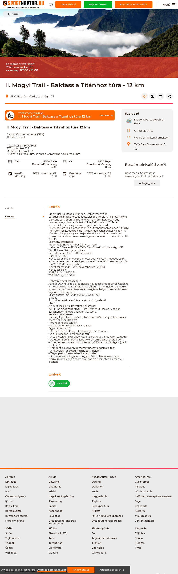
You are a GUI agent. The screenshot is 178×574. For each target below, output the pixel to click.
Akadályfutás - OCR (104, 477)
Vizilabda (11, 552)
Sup (94, 533)
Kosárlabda (55, 511)
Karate (52, 506)
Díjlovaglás (12, 486)
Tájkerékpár (13, 538)
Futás (95, 491)
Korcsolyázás (13, 511)
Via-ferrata (55, 547)
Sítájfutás (141, 528)
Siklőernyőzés (100, 528)
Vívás (138, 547)
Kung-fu (140, 511)
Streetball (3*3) (57, 533)
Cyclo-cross (142, 481)
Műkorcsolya (143, 516)
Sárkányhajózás (145, 520)
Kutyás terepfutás (16, 516)
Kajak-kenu (12, 506)
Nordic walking (14, 520)
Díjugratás (54, 486)
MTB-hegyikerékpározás (107, 516)
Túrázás (140, 543)
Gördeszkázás (143, 491)
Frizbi (52, 491)
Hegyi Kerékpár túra (61, 496)
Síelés (9, 528)
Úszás (9, 547)
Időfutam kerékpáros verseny (153, 496)
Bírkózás (10, 481)
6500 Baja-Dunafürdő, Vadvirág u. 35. (44, 164)
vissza (15, 14)
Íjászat (9, 501)
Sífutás (52, 528)
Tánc (51, 538)
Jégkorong (55, 501)
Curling (96, 481)
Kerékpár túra (100, 506)
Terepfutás (55, 543)
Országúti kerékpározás (107, 520)
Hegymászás (100, 496)
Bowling (53, 481)
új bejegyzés (147, 183)
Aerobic (10, 477)
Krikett (96, 511)
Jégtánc (97, 501)
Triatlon (97, 543)
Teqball (9, 543)
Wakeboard (99, 552)
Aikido (52, 477)
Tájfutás (140, 533)
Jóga (138, 501)
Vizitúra (53, 552)
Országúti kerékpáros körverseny (62, 522)
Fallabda (140, 486)
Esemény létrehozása (133, 4)
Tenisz (139, 538)
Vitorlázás (98, 547)
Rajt (17, 161)
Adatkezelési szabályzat (51, 569)
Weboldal (62, 383)
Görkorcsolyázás (15, 496)
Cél (71, 161)
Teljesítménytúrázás (104, 538)
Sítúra (8, 533)
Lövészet (54, 516)
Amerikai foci (143, 477)
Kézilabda (141, 506)
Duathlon (97, 486)
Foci (7, 491)
